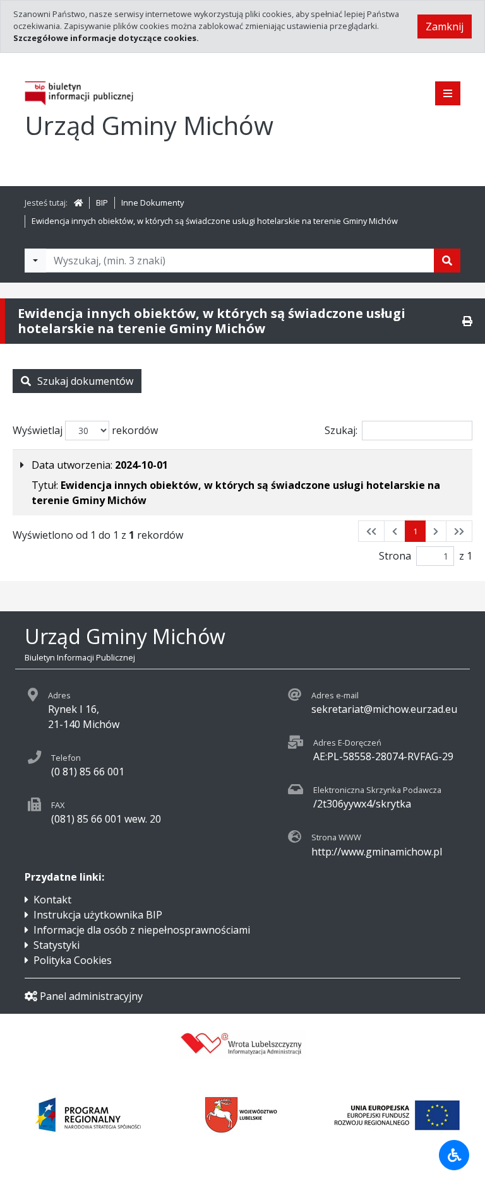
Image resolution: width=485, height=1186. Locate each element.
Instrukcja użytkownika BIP (97, 915)
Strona (395, 556)
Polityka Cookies (72, 960)
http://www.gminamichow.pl (376, 852)
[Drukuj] (467, 321)
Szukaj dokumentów (85, 381)
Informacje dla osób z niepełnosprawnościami (141, 930)
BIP (102, 202)
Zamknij (445, 26)
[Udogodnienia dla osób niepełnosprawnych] (454, 1155)
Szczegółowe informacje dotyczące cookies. (106, 38)
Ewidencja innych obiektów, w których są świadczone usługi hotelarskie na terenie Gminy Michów (215, 220)
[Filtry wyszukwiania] (35, 261)
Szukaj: (341, 430)
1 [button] (415, 531)
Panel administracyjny (91, 996)
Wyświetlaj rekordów (85, 430)
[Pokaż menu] (447, 93)
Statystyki (56, 945)
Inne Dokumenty (152, 202)
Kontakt (52, 900)
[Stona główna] (78, 202)
